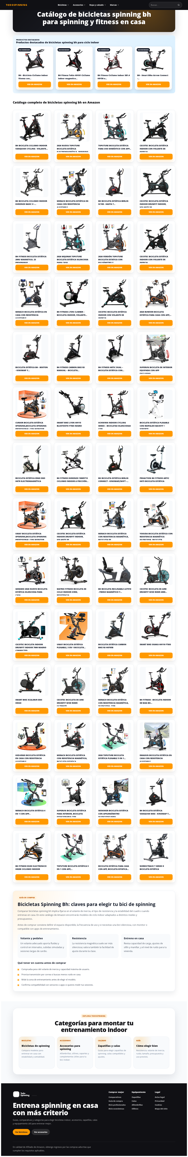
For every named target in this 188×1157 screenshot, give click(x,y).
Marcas (113, 5)
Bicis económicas (116, 1108)
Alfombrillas (137, 1105)
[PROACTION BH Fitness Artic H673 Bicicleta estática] (156, 459)
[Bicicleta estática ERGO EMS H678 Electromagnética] (31, 459)
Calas (134, 1101)
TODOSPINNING (16, 4)
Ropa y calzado (96, 5)
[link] (34, 68)
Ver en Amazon (34, 84)
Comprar (31, 157)
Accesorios (78, 5)
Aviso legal (160, 1097)
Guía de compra (116, 1101)
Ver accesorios (40, 1132)
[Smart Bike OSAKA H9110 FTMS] (156, 625)
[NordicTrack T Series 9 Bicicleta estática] (156, 847)
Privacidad (159, 1101)
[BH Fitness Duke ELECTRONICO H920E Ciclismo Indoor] (31, 847)
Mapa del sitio (161, 1108)
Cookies (158, 1105)
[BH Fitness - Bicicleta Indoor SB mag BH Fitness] (156, 681)
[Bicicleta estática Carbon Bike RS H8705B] (114, 625)
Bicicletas (62, 5)
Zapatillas (136, 1097)
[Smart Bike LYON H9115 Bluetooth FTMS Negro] (73, 404)
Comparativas (115, 1097)
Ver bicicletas (21, 1132)
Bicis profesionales (117, 1105)
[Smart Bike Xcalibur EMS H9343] (31, 681)
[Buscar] (178, 4)
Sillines (135, 1108)
